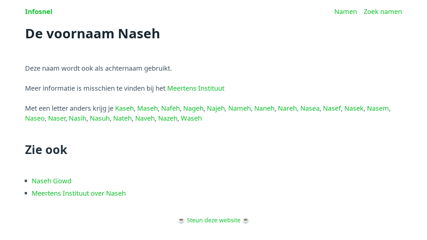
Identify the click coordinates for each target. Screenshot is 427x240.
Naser (56, 118)
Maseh (147, 108)
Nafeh (170, 108)
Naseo (35, 118)
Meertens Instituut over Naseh (79, 193)
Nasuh (100, 118)
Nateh (122, 118)
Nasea (310, 108)
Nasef (332, 108)
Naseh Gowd (51, 180)
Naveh (145, 118)
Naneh (264, 108)
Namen (345, 11)
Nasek (354, 108)
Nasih (77, 118)
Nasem (378, 108)
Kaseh (124, 108)
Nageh (193, 108)
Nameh (239, 108)
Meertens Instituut (196, 88)
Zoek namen (383, 11)
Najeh (216, 108)
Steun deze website (214, 220)
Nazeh (167, 118)
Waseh (191, 118)
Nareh (287, 108)
